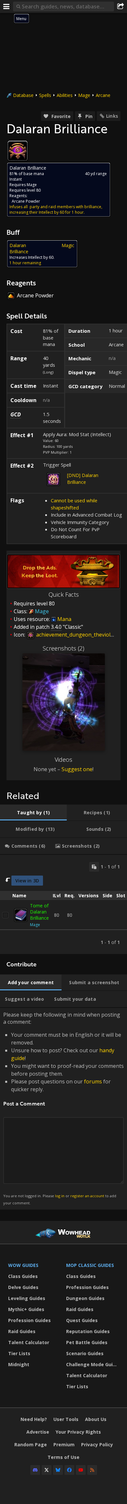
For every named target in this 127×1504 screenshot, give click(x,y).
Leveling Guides (26, 1298)
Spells (45, 95)
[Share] (120, 6)
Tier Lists (19, 1353)
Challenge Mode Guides (93, 1364)
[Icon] (17, 151)
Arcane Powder (26, 201)
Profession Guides (29, 1320)
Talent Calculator (28, 1342)
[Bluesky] (58, 1470)
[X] (46, 1470)
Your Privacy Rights (78, 1432)
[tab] (33, 813)
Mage (84, 95)
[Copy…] (94, 867)
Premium (64, 1444)
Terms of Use (63, 1457)
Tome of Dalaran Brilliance (39, 911)
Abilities (65, 95)
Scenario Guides (85, 1353)
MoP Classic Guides (90, 1265)
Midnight (18, 1364)
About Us (95, 1419)
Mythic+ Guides (26, 1309)
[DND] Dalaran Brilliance (82, 478)
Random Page (30, 1444)
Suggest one (77, 769)
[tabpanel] (63, 904)
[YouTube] (81, 1470)
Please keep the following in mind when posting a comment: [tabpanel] (63, 1108)
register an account (87, 1195)
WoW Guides (23, 1265)
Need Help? (34, 1419)
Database (23, 95)
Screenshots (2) (63, 648)
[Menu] (6, 6)
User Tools (65, 1419)
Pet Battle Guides (86, 1342)
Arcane (103, 95)
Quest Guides (82, 1320)
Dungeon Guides (85, 1298)
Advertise (37, 1432)
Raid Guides (21, 1331)
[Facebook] (69, 1470)
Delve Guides (23, 1287)
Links (112, 116)
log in (59, 1195)
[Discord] (35, 1470)
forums (93, 1081)
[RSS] (92, 1470)
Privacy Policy (97, 1444)
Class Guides (23, 1276)
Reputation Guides (88, 1331)
